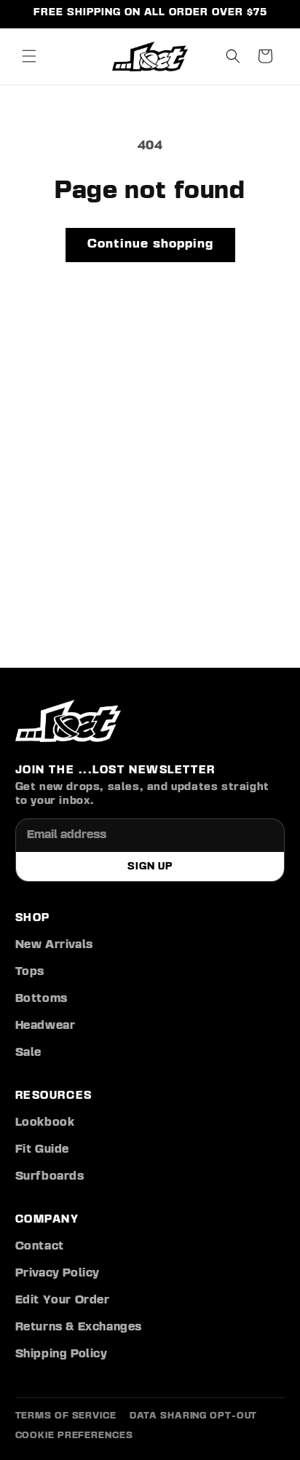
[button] (29, 56)
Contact (39, 1247)
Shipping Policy (61, 1354)
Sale (28, 1053)
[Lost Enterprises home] (68, 721)
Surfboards (49, 1177)
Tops (29, 972)
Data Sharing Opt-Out (194, 1416)
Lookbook (45, 1123)
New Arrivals (54, 945)
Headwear (45, 1026)
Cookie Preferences (74, 1436)
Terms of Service (66, 1416)
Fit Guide (42, 1150)
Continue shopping (150, 244)
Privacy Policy (57, 1273)
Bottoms (41, 999)
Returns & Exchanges (78, 1327)
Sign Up (149, 866)
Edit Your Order (62, 1300)
